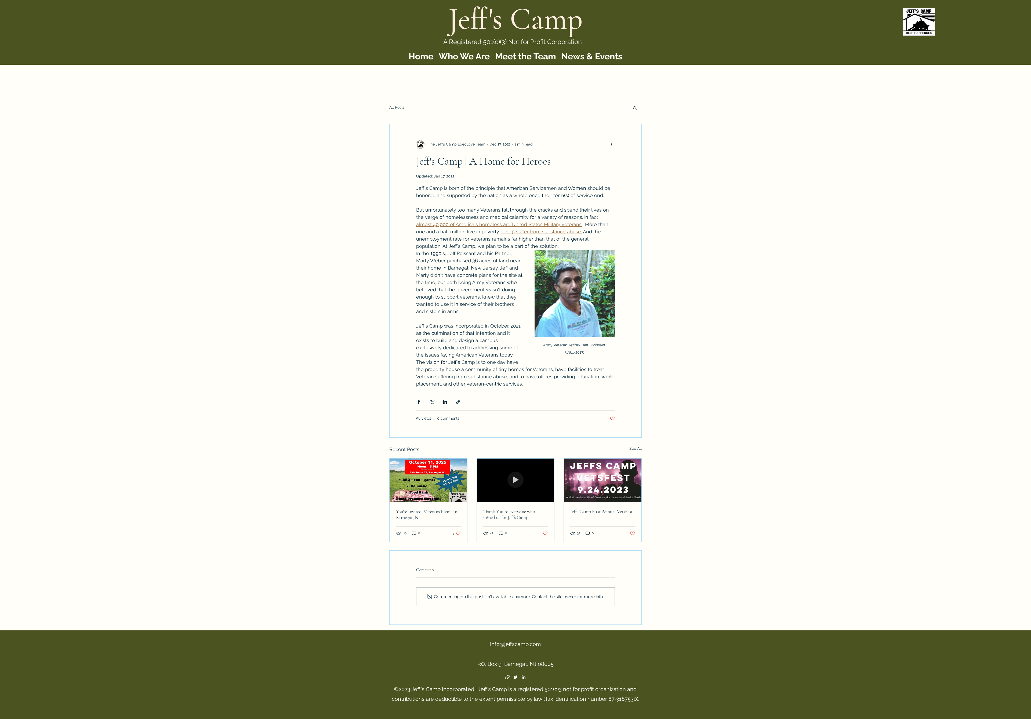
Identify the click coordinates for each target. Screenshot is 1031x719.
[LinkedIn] (523, 677)
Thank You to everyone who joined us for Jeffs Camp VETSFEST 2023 (509, 514)
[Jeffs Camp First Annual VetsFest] (602, 480)
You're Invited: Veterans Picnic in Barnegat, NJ (426, 514)
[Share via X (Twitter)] (431, 401)
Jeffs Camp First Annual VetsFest (601, 511)
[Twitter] (515, 677)
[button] (634, 108)
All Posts (397, 107)
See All (635, 448)
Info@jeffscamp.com (515, 644)
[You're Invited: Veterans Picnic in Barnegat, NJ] (428, 480)
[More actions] (611, 144)
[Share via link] (458, 401)
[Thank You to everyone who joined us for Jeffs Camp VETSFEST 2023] (515, 480)
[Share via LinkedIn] (445, 401)
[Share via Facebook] (418, 401)
